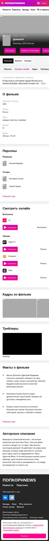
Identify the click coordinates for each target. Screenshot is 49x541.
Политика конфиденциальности (15, 515)
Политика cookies (37, 518)
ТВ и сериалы (25, 504)
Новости (7, 10)
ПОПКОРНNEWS (19, 480)
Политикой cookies (11, 530)
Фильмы (16, 35)
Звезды (25, 10)
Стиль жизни (9, 507)
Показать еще (9, 196)
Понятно (24, 536)
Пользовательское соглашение (15, 518)
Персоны (16, 10)
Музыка (20, 507)
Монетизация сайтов (11, 512)
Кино (33, 10)
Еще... (43, 83)
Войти (44, 3)
